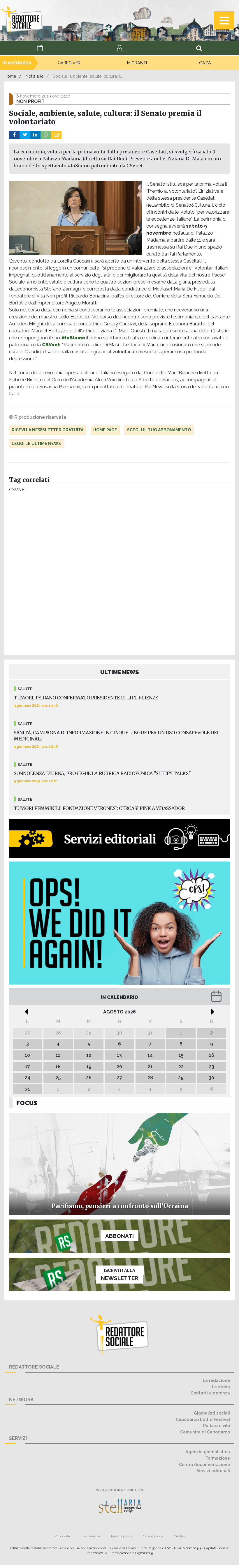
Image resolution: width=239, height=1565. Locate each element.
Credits (179, 1536)
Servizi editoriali (213, 1470)
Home (10, 76)
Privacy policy (121, 1536)
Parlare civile (216, 1425)
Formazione (217, 1458)
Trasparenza (90, 1536)
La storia (221, 1386)
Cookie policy (153, 1536)
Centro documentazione (204, 1464)
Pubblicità (62, 1536)
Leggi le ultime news (36, 443)
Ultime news (119, 672)
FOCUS (26, 1103)
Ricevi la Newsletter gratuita (47, 430)
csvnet (18, 489)
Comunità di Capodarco (205, 1431)
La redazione (216, 1380)
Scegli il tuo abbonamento (159, 430)
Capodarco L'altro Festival (203, 1419)
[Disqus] (119, 575)
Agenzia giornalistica (207, 1451)
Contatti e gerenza (210, 1392)
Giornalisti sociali (212, 1412)
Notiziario (34, 76)
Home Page (105, 430)
